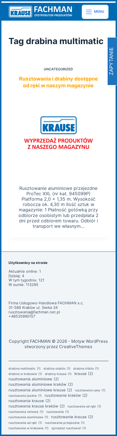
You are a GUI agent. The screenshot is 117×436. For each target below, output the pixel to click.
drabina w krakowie (25, 374)
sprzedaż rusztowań (68, 428)
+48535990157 (22, 316)
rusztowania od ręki (84, 406)
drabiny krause (58, 374)
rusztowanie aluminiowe (28, 417)
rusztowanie (57, 412)
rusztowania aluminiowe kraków (41, 384)
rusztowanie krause (72, 417)
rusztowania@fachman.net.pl (34, 312)
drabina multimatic (25, 368)
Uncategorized (58, 69)
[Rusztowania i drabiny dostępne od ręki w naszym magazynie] (58, 135)
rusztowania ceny (90, 390)
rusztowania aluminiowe (34, 379)
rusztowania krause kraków (37, 406)
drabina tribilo (86, 368)
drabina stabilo (56, 368)
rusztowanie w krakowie (29, 428)
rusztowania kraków (66, 395)
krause (83, 373)
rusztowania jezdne (25, 396)
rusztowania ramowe (26, 412)
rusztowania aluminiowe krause (40, 390)
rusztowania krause (30, 400)
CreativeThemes (75, 346)
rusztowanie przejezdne (65, 423)
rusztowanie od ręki (25, 423)
